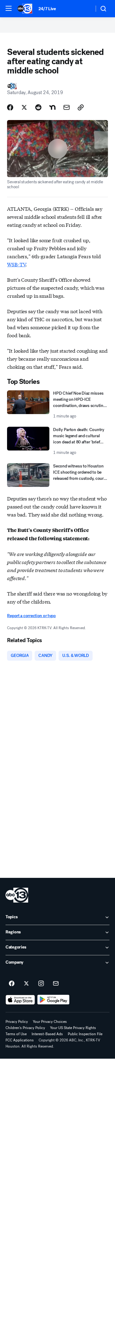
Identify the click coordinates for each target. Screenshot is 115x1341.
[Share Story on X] (24, 107)
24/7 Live (47, 9)
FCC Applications (20, 1040)
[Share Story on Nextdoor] (52, 107)
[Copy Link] (80, 107)
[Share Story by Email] (66, 107)
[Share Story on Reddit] (38, 107)
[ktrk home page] (17, 895)
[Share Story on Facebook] (10, 107)
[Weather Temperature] (84, 8)
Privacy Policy (17, 1021)
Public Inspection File (85, 1034)
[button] (8, 8)
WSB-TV (16, 264)
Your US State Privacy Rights (73, 1028)
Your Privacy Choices (50, 1021)
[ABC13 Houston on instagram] (41, 984)
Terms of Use (16, 1034)
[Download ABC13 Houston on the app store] (20, 1000)
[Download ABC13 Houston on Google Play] (53, 1000)
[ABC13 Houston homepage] (24, 9)
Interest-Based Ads (47, 1034)
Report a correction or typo (31, 616)
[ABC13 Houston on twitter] (26, 984)
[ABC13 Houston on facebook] (12, 984)
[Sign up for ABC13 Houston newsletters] (56, 984)
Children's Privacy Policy (25, 1028)
